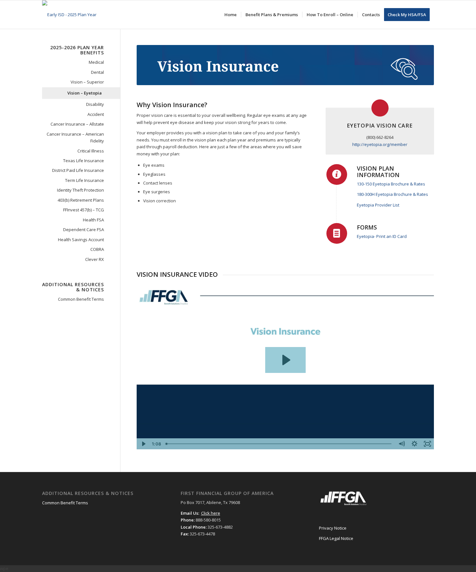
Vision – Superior (87, 82)
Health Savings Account (81, 239)
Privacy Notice (332, 528)
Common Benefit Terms (81, 299)
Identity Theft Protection (80, 190)
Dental (97, 72)
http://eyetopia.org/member (379, 144)
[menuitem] (230, 14)
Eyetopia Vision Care (380, 125)
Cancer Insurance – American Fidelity (75, 137)
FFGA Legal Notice (336, 538)
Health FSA (93, 220)
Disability (95, 104)
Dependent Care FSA (83, 229)
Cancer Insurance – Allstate (77, 124)
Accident (95, 114)
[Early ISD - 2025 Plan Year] (69, 14)
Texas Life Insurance (83, 160)
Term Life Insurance (84, 180)
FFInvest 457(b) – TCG (83, 210)
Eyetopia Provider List (378, 205)
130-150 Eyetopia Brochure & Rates (391, 184)
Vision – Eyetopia (84, 93)
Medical (96, 62)
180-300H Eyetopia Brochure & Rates (392, 194)
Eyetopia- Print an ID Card (382, 236)
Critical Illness (90, 151)
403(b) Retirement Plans (81, 200)
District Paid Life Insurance (78, 170)
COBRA (97, 249)
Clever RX (94, 259)
